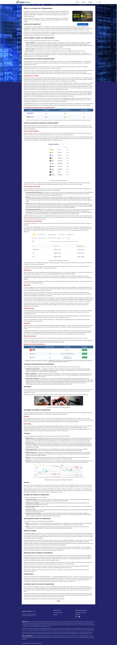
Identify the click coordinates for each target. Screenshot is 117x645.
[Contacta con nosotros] (100, 2)
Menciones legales (58, 612)
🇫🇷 (59, 601)
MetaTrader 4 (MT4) (59, 274)
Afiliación (56, 614)
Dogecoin (26, 13)
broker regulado (88, 93)
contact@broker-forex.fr (81, 612)
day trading (55, 426)
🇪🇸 (57, 601)
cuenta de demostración (60, 576)
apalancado (43, 438)
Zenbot (80, 536)
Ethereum (65, 11)
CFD (86, 103)
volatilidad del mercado (68, 100)
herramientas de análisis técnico (74, 452)
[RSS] (76, 617)
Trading (90, 2)
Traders (77, 2)
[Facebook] (79, 617)
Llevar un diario (42, 449)
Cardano (44, 140)
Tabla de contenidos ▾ (82, 24)
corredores (44, 103)
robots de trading (30, 533)
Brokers (83, 2)
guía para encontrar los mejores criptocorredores (79, 45)
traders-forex (28, 611)
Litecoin (57, 11)
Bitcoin (52, 11)
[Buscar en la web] (97, 2)
